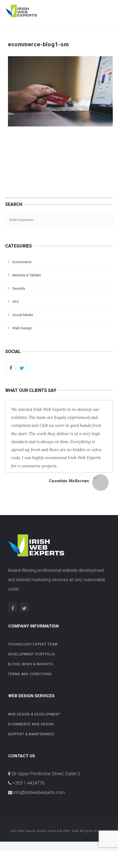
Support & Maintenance (31, 734)
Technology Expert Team (33, 644)
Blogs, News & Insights (30, 664)
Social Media (22, 315)
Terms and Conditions (30, 674)
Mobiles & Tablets (26, 275)
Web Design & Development (34, 714)
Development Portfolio (31, 654)
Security (18, 288)
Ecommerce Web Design (31, 724)
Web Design (22, 328)
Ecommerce (21, 262)
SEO (15, 302)
